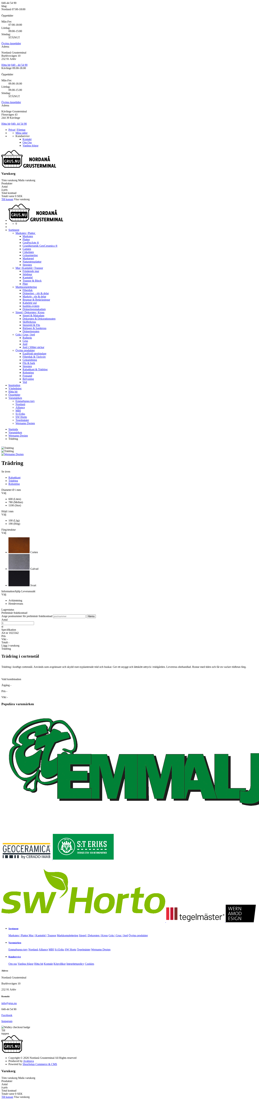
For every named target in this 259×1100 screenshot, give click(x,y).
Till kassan (7, 199)
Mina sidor (21, 132)
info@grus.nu (9, 1003)
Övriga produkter (25, 350)
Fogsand (27, 375)
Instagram (6, 1021)
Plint (25, 283)
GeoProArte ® (31, 242)
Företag (21, 129)
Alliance (20, 407)
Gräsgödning (30, 359)
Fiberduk (28, 290)
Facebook (6, 1015)
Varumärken (15, 397)
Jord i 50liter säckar (33, 347)
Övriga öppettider (11, 43)
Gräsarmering (30, 255)
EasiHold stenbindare (34, 353)
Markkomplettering (26, 286)
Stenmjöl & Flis (31, 325)
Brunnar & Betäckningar (36, 299)
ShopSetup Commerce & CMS (40, 1064)
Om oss (12, 963)
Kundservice (14, 956)
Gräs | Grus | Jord (25, 334)
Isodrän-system (31, 305)
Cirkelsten (28, 252)
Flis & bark (29, 363)
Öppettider (14, 394)
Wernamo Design (25, 423)
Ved (25, 382)
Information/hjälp (11, 591)
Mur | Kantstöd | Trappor (29, 267)
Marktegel (28, 258)
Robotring (28, 372)
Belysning (28, 378)
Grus (25, 340)
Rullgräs (27, 337)
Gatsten (27, 248)
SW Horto (21, 416)
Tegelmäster (22, 420)
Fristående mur (31, 271)
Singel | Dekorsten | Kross (30, 312)
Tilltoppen (5, 1032)
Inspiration (14, 385)
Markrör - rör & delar (34, 296)
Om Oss (27, 142)
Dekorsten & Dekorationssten (39, 318)
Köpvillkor (60, 963)
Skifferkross (29, 321)
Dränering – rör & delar (36, 293)
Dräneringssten (31, 331)
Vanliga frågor (30, 145)
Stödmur (27, 274)
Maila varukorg (26, 180)
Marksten (28, 236)
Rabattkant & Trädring (35, 369)
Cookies (89, 963)
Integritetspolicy (75, 963)
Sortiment (13, 229)
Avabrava (28, 1060)
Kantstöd (28, 277)
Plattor (26, 239)
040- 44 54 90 (19, 123)
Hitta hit (5, 64)
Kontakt (27, 139)
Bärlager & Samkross (34, 328)
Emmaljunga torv (25, 401)
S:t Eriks (20, 413)
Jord (25, 344)
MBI (18, 410)
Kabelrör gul (30, 302)
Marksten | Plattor (26, 233)
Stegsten (27, 264)
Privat (11, 129)
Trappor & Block (32, 280)
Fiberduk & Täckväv (34, 356)
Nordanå (20, 404)
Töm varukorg (9, 180)
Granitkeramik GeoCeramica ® (40, 245)
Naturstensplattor (32, 261)
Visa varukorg (22, 199)
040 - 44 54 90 (19, 64)
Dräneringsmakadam (34, 309)
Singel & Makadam (33, 315)
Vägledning (14, 388)
